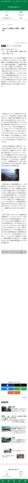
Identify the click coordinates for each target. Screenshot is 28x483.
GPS (21, 476)
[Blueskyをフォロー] (7, 388)
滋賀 (20, 45)
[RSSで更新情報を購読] (14, 392)
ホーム (7, 472)
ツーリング (10, 45)
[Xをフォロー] (20, 385)
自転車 (4, 45)
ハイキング (20, 474)
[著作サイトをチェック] (7, 385)
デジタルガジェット (7, 476)
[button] (25, 303)
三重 (16, 45)
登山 (7, 474)
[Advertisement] (14, 36)
